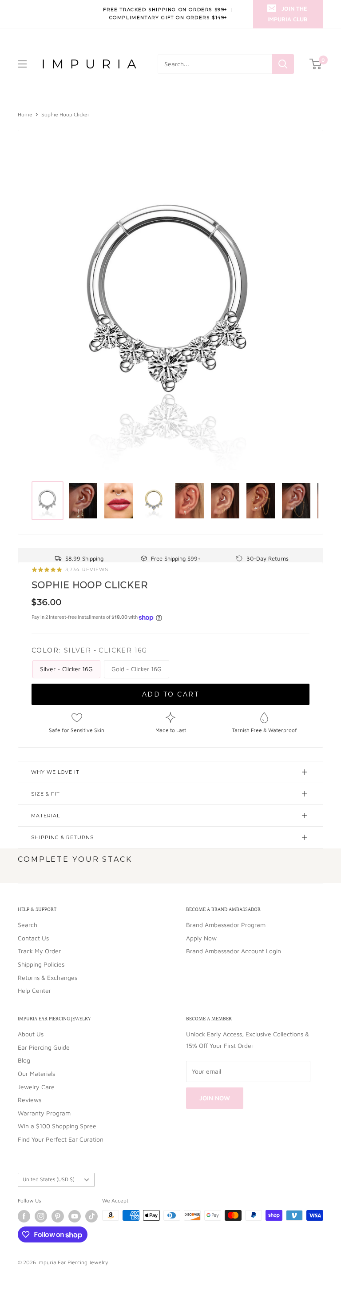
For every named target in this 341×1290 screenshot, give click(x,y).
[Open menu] (22, 64)
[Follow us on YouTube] (74, 1216)
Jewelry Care (36, 1087)
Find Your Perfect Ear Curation (60, 1139)
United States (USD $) (49, 1179)
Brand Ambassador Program (226, 924)
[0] (315, 64)
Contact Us (33, 938)
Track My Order (39, 951)
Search (27, 924)
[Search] (283, 64)
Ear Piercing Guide (44, 1047)
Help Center (34, 990)
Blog (24, 1060)
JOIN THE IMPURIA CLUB (287, 14)
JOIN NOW (214, 1098)
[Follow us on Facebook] (24, 1216)
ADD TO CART (170, 694)
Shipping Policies (41, 964)
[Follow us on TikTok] (91, 1216)
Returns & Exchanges (47, 977)
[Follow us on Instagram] (41, 1216)
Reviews (29, 1099)
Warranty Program (44, 1113)
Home (25, 114)
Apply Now (201, 938)
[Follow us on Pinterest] (58, 1216)
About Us (31, 1034)
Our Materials (36, 1073)
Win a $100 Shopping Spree (57, 1126)
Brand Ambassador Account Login (233, 951)
